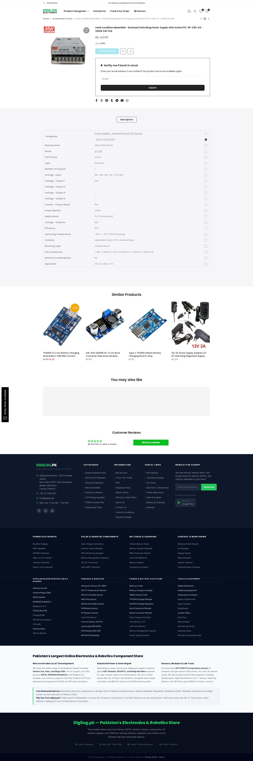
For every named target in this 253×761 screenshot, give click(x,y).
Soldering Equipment (187, 590)
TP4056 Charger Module (140, 599)
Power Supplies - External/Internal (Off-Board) (118, 133)
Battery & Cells (136, 586)
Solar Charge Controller (140, 617)
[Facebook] (39, 510)
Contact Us (121, 507)
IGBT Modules (39, 548)
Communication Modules (189, 567)
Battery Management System (142, 631)
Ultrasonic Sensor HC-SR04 (94, 586)
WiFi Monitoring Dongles (92, 553)
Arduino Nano (39, 629)
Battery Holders (136, 562)
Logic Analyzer (184, 604)
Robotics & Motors (94, 492)
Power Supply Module (139, 635)
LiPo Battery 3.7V (137, 622)
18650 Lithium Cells (138, 595)
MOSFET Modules (41, 553)
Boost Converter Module (140, 613)
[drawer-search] (189, 11)
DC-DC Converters (89, 562)
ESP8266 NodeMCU (42, 602)
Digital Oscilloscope (186, 599)
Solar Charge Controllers (92, 544)
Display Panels (184, 553)
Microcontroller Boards (188, 544)
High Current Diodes (42, 558)
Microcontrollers (92, 487)
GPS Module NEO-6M (91, 631)
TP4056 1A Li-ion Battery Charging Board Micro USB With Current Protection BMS (61, 354)
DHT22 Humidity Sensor (92, 595)
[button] (130, 51)
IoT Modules (183, 548)
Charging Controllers (138, 567)
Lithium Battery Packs (139, 544)
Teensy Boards (39, 633)
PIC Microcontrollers (42, 619)
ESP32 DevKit (39, 597)
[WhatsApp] (52, 510)
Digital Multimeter (186, 586)
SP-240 (98, 151)
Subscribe (209, 487)
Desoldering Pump (186, 626)
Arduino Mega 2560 (42, 592)
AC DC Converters (105, 139)
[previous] (50, 325)
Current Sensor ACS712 (92, 622)
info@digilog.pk (47, 498)
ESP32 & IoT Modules (95, 477)
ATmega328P (39, 615)
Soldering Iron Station (187, 595)
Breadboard (183, 608)
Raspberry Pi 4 (39, 606)
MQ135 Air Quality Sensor (92, 604)
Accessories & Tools (62, 18)
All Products (152, 472)
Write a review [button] (151, 442)
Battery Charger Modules (140, 548)
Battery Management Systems (95, 558)
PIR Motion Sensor (89, 608)
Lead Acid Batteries (138, 558)
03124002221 (52, 3)
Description (126, 119)
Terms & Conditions (125, 512)
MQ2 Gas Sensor (88, 599)
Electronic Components (158, 487)
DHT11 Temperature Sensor (93, 590)
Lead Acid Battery (137, 626)
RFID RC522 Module (90, 635)
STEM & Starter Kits (94, 502)
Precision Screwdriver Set (189, 635)
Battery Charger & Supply (140, 590)
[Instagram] (45, 510)
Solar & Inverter (154, 497)
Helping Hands (184, 631)
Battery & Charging (156, 502)
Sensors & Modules (94, 482)
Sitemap (150, 507)
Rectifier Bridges (40, 544)
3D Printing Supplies (95, 497)
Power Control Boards (43, 567)
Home (46, 18)
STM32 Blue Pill (40, 610)
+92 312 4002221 (48, 493)
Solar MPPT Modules (90, 567)
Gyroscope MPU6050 (91, 626)
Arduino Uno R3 (40, 588)
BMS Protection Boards (140, 553)
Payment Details (123, 517)
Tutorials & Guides (155, 477)
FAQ (118, 482)
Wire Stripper (184, 622)
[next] (203, 325)
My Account (121, 472)
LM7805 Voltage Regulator (141, 604)
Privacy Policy (151, 757)
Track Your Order (124, 477)
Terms (162, 757)
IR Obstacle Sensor (89, 613)
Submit (153, 87)
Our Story (151, 482)
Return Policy (122, 492)
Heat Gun (182, 617)
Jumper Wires (184, 613)
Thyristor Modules (41, 562)
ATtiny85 (37, 624)
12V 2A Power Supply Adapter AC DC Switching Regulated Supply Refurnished (188, 354)
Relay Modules (184, 558)
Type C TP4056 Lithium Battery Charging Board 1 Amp (145, 354)
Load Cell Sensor (88, 617)
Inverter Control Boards (91, 548)
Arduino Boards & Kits (95, 472)
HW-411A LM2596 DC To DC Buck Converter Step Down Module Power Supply (103, 354)
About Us (120, 502)
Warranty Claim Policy (126, 497)
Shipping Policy (123, 487)
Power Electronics (155, 492)
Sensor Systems (185, 562)
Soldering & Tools (93, 507)
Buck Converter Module (140, 608)
